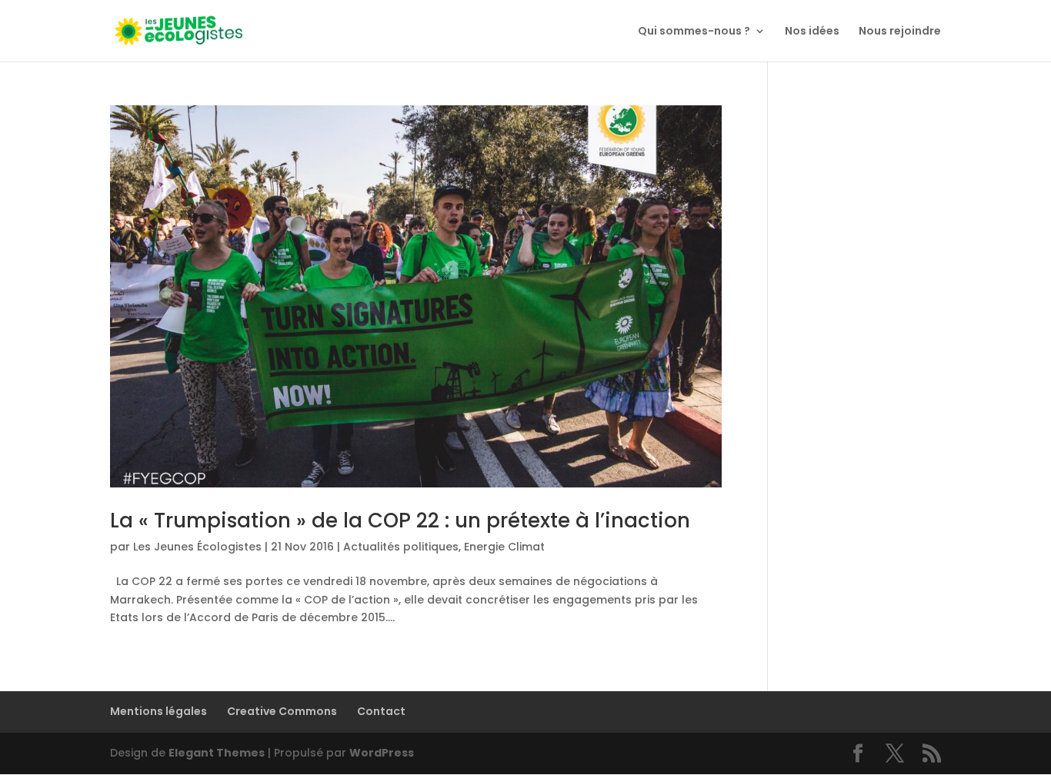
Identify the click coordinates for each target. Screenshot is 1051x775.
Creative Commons (282, 711)
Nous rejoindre (900, 31)
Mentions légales (158, 711)
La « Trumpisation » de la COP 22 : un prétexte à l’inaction (400, 520)
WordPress (381, 752)
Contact (381, 711)
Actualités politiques (401, 546)
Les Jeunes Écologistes (197, 546)
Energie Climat (504, 546)
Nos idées (812, 31)
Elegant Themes (216, 752)
